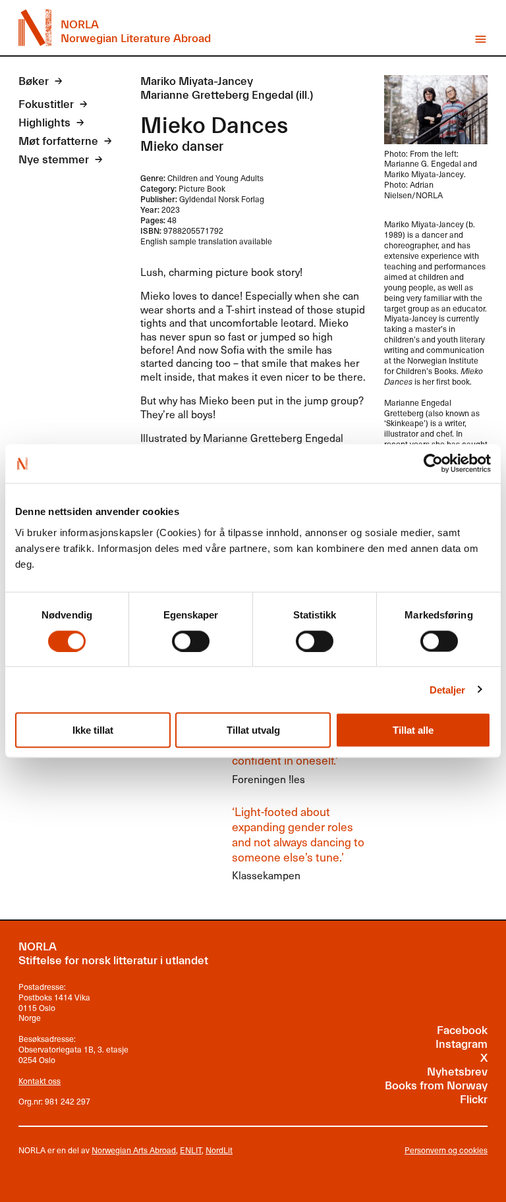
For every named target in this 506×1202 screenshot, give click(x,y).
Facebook (462, 1030)
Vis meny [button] (481, 39)
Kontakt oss (39, 1081)
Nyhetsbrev (457, 1072)
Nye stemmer (53, 160)
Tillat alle (413, 730)
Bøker (33, 81)
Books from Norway (436, 1086)
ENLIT (191, 1150)
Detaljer (448, 689)
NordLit (219, 1150)
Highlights (44, 123)
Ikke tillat (92, 730)
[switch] (191, 640)
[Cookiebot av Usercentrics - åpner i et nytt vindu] (433, 464)
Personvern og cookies (446, 1150)
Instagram (462, 1044)
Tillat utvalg (253, 730)
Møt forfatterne (58, 141)
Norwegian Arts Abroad (134, 1150)
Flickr (474, 1099)
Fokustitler (46, 104)
